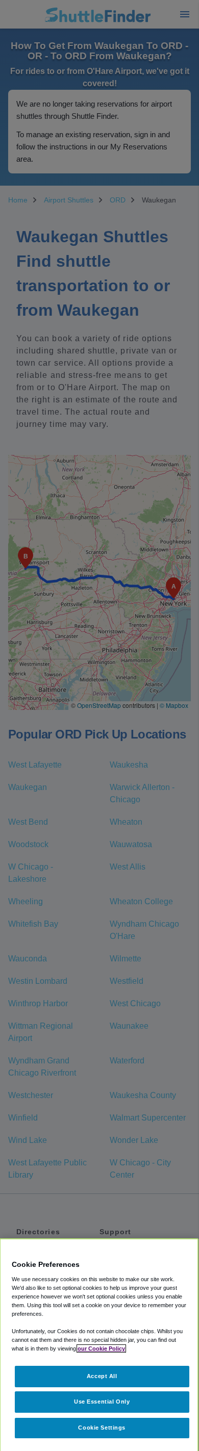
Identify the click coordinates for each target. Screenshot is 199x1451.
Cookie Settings (102, 1427)
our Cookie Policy (101, 1348)
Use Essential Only (102, 1401)
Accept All (102, 1376)
